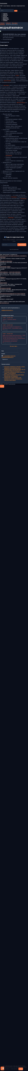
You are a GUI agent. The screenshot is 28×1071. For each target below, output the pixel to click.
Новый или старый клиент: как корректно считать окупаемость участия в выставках (13, 379)
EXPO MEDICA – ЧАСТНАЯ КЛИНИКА (10, 272)
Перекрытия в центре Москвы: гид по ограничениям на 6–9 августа (14, 370)
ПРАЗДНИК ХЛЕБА (5, 266)
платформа (23, 198)
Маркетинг (6, 19)
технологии (9, 155)
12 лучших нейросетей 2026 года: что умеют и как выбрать (14, 372)
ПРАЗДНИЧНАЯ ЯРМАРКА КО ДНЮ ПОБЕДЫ (12, 293)
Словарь (5, 20)
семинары (11, 217)
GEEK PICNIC (3, 283)
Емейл (3, 353)
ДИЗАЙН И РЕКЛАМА (6, 261)
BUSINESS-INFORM (5, 288)
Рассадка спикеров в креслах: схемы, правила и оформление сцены (14, 367)
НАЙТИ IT (3, 277)
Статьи (5, 16)
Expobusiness (3, 3)
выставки (6, 85)
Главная (5, 13)
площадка (14, 197)
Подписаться (22, 244)
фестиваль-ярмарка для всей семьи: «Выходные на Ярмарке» (14, 375)
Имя (2, 351)
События (5, 15)
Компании (5, 17)
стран (17, 75)
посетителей (7, 80)
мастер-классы (21, 102)
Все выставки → (14, 346)
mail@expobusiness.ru (7, 310)
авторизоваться (4, 303)
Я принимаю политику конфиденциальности (8, 356)
